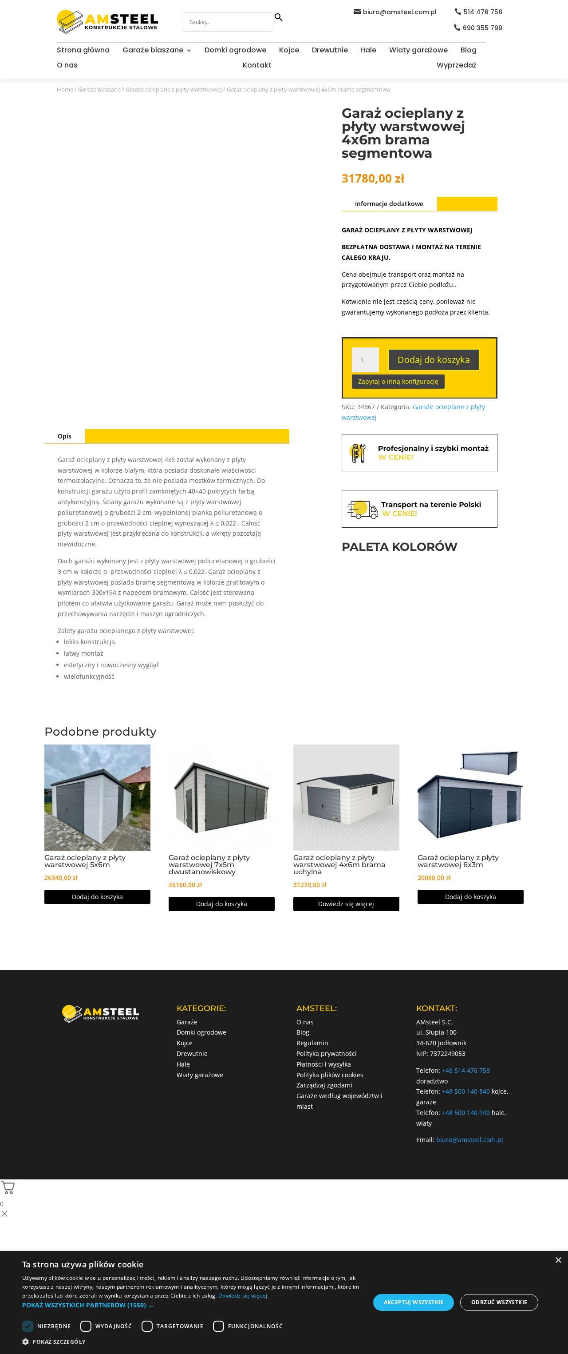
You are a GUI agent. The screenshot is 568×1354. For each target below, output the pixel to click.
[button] (191, 1305)
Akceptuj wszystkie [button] (414, 1302)
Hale (368, 51)
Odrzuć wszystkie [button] (499, 1302)
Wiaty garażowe (418, 51)
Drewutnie (330, 51)
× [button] (558, 1260)
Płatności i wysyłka (323, 1064)
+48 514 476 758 (466, 1070)
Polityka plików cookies (329, 1075)
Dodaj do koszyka (434, 360)
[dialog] (284, 1302)
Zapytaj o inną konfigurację (398, 381)
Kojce (289, 51)
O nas (67, 66)
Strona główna (83, 51)
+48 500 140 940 (466, 1112)
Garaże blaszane (152, 51)
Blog (469, 51)
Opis (64, 436)
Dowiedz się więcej (346, 904)
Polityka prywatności (326, 1053)
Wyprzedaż (457, 66)
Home (65, 89)
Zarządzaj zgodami (324, 1085)
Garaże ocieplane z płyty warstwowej (174, 89)
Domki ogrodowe (235, 51)
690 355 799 (482, 28)
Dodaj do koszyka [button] (97, 896)
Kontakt (257, 66)
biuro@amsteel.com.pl (400, 12)
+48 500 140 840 (466, 1091)
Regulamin (312, 1043)
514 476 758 (483, 12)
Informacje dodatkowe (389, 203)
